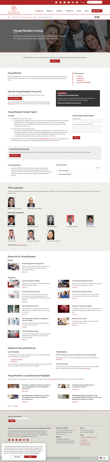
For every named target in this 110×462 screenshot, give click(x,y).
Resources (80, 80)
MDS (9, 17)
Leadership (80, 78)
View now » (59, 359)
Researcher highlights (84, 82)
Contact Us (83, 440)
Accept (30, 456)
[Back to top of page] (94, 458)
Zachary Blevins (22, 245)
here (37, 365)
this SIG (12, 103)
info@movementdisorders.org (88, 437)
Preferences (17, 456)
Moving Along (52, 379)
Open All (98, 167)
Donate (82, 2)
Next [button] (16, 406)
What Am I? (14, 361)
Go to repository (14, 98)
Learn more (14, 155)
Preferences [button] (36, 453)
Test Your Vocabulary (17, 359)
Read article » (25, 391)
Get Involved (15, 17)
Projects (79, 76)
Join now (54, 61)
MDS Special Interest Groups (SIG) (28, 17)
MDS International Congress (45, 138)
